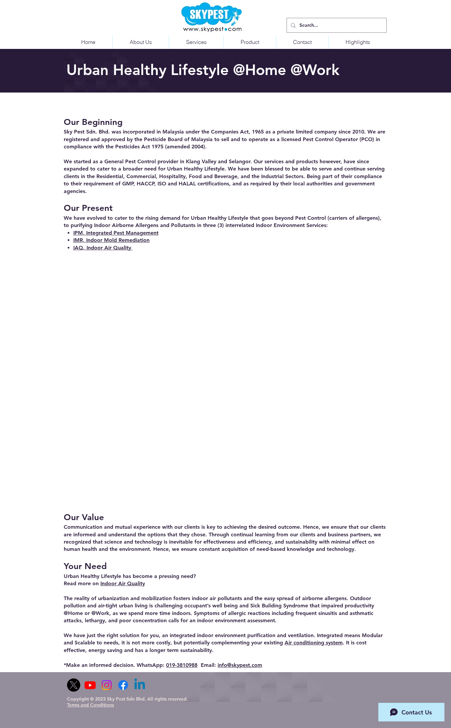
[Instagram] (106, 685)
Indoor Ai (111, 583)
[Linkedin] (139, 685)
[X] (73, 685)
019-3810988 (181, 665)
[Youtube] (90, 685)
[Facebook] (123, 685)
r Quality (134, 583)
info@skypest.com (240, 665)
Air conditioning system (314, 642)
